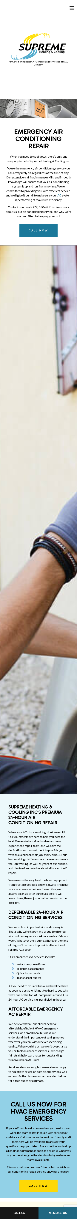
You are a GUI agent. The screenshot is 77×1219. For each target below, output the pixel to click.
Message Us (58, 1213)
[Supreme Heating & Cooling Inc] (38, 46)
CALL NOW (38, 230)
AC (59, 195)
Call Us (19, 1213)
